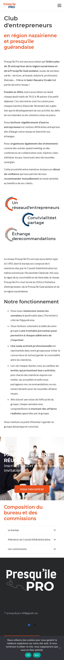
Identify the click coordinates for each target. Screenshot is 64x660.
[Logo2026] (10, 5)
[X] (35, 625)
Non (37, 655)
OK (28, 655)
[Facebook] (29, 625)
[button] (59, 5)
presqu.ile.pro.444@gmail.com (22, 613)
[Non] (60, 648)
